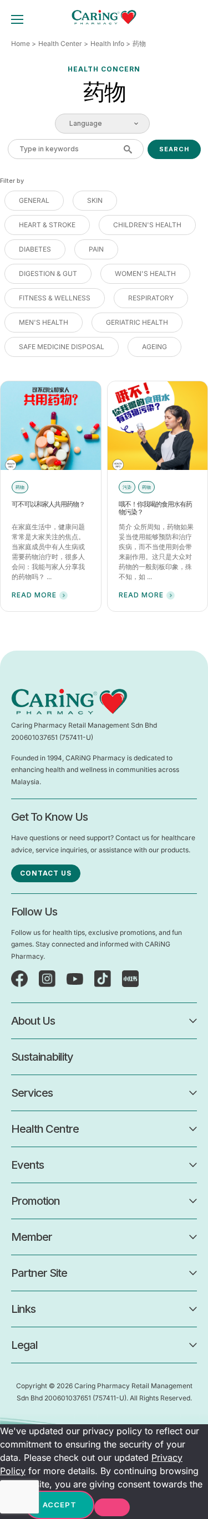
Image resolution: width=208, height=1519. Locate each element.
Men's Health (43, 322)
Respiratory (151, 298)
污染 (127, 487)
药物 (20, 487)
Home (20, 43)
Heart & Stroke (47, 225)
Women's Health (145, 273)
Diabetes (35, 249)
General (34, 200)
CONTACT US (46, 873)
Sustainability (42, 1056)
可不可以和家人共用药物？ (48, 504)
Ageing (154, 346)
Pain (96, 249)
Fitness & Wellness (54, 298)
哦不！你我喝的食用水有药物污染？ (155, 508)
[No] (112, 1507)
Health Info (107, 43)
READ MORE (34, 595)
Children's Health (147, 225)
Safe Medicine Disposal (61, 346)
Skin (95, 200)
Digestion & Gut (48, 273)
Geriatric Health (137, 322)
